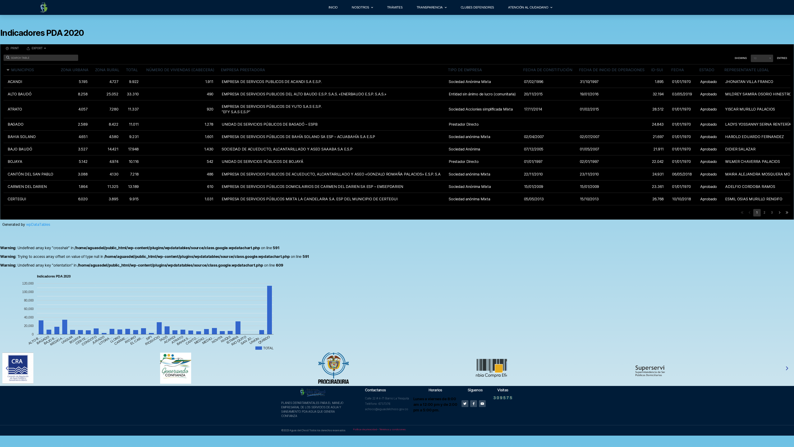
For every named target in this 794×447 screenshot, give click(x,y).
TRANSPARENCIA (430, 7)
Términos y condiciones (392, 429)
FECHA (677, 70)
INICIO (333, 7)
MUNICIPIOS (22, 70)
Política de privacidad (365, 429)
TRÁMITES (395, 7)
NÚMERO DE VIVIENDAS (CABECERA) (180, 70)
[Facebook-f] (473, 403)
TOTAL (132, 70)
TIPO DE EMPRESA (465, 70)
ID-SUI (657, 70)
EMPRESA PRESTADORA (243, 70)
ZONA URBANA (74, 70)
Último (786, 212)
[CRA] (81, 368)
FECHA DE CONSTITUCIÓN (547, 70)
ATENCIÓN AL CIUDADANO (528, 7)
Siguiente (779, 212)
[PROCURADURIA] (397, 368)
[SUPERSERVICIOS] (713, 368)
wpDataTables (38, 224)
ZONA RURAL (107, 70)
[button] (761, 58)
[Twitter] (465, 403)
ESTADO (706, 70)
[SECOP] (555, 368)
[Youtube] (482, 403)
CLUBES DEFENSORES (477, 7)
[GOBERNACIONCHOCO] (239, 368)
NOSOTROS (360, 7)
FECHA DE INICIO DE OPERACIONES (612, 70)
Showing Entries (761, 58)
